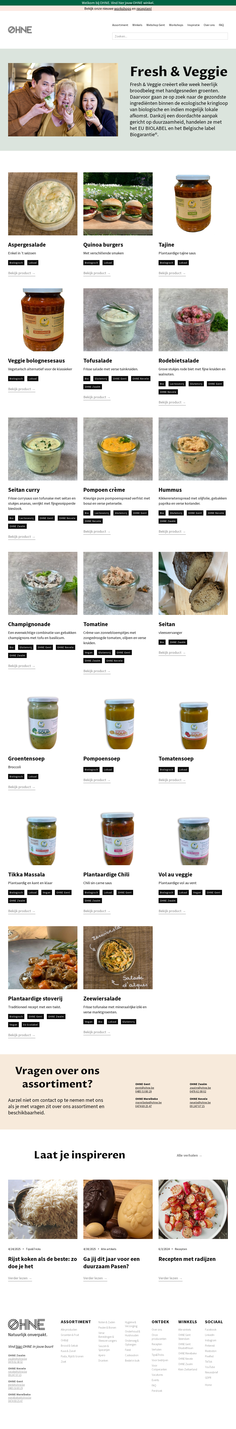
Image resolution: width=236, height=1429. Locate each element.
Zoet (63, 1361)
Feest (128, 1350)
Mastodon (210, 1351)
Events (155, 1380)
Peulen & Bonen (107, 1327)
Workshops (176, 25)
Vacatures (157, 1374)
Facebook (210, 1329)
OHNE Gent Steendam (184, 1337)
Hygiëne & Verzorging (131, 1324)
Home (208, 1385)
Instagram (210, 1340)
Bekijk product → (21, 273)
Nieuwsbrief (211, 1372)
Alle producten (69, 1329)
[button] (122, 25)
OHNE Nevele (185, 1358)
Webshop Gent (155, 25)
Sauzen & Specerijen (104, 1348)
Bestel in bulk (132, 1360)
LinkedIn (209, 1335)
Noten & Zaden (106, 1322)
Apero (101, 1355)
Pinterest (210, 1345)
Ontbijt (64, 1340)
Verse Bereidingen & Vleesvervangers (107, 1336)
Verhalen (157, 1349)
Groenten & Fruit (70, 1335)
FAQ (221, 25)
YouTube (210, 1367)
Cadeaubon (131, 1355)
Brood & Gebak (69, 1345)
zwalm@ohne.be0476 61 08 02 (200, 1089)
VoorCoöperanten (159, 1367)
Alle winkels (184, 1329)
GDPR (208, 1377)
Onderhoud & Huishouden (132, 1333)
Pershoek (157, 1391)
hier (19, 1346)
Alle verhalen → (189, 1155)
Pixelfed (209, 1356)
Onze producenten (159, 1337)
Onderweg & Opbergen (132, 1342)
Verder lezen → (20, 1278)
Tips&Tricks (158, 1355)
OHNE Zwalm (185, 1364)
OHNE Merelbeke (187, 1353)
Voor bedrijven (160, 1360)
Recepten (157, 1344)
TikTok (208, 1361)
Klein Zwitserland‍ (187, 1369)
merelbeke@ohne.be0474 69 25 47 (148, 1104)
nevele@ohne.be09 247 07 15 (200, 1104)
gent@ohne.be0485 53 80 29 (144, 1089)
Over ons (157, 1329)
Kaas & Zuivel (68, 1351)
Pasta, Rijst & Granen (72, 1356)
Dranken (103, 1360)
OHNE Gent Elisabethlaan (185, 1346)
